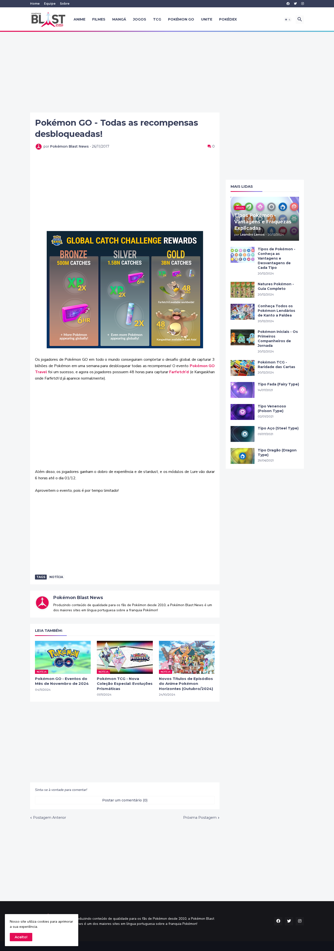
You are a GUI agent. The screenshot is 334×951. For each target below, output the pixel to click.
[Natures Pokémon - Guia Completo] (243, 290)
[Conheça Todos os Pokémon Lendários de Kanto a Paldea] (243, 312)
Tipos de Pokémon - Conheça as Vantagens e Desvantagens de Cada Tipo (276, 258)
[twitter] (295, 3)
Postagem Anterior (49, 817)
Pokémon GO (181, 19)
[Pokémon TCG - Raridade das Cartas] (243, 368)
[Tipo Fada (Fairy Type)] (243, 390)
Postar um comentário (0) (124, 800)
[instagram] (302, 3)
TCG (157, 19)
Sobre (64, 3)
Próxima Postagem (200, 817)
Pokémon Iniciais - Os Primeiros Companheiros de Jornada (278, 338)
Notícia (56, 577)
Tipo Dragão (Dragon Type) (277, 452)
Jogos (139, 19)
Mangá (119, 19)
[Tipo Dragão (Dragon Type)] (243, 456)
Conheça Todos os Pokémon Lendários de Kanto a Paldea (276, 310)
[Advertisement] (167, 72)
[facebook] (288, 3)
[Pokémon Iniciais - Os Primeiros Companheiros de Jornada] (243, 337)
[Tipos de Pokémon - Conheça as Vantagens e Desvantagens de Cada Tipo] (243, 255)
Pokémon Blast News (78, 597)
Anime (79, 19)
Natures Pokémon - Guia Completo (276, 286)
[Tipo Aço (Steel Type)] (243, 434)
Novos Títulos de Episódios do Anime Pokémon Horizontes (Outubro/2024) (186, 683)
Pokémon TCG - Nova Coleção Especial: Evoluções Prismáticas (125, 683)
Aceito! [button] (21, 937)
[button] (288, 19)
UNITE (206, 19)
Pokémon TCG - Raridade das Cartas (276, 364)
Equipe (50, 3)
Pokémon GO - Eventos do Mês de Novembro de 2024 (62, 681)
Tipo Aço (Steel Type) (278, 428)
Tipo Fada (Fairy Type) (278, 384)
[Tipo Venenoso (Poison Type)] (243, 412)
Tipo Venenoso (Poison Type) (272, 408)
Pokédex (228, 19)
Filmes (98, 19)
